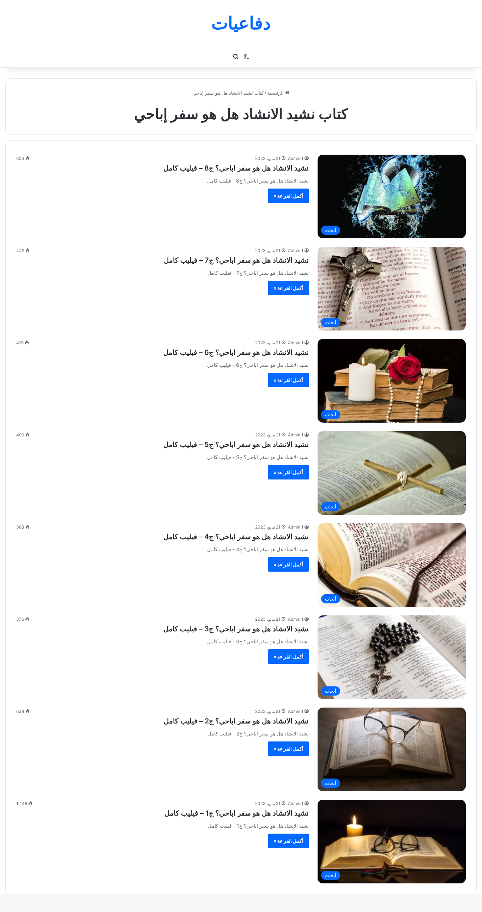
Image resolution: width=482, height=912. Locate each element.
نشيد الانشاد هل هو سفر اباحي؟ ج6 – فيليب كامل (236, 352)
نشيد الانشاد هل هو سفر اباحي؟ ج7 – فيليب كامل (236, 260)
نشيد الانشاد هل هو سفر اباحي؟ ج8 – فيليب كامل (236, 168)
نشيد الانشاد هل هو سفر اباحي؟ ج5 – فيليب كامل (236, 444)
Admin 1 (295, 158)
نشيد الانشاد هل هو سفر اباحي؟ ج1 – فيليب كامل (236, 813)
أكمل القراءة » (288, 196)
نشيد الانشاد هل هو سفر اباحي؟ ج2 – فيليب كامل (236, 721)
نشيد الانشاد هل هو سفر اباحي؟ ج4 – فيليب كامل (236, 536)
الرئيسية (276, 93)
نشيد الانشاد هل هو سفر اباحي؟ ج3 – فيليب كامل (236, 629)
